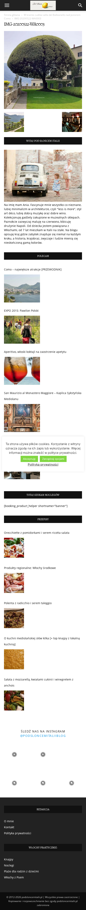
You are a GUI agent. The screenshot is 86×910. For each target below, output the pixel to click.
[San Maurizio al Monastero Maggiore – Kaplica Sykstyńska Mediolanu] (22, 418)
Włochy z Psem (14, 877)
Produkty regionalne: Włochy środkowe (30, 568)
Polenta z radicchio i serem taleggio (28, 603)
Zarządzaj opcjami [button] (53, 458)
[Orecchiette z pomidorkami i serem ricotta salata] (14, 549)
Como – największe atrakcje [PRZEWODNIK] (33, 269)
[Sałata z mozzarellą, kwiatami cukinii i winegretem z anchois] (14, 701)
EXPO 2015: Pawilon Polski (21, 310)
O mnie (9, 821)
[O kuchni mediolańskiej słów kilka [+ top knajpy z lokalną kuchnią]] (14, 660)
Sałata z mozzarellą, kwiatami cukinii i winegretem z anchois (38, 682)
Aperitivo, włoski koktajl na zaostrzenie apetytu (35, 352)
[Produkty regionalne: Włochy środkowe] (14, 584)
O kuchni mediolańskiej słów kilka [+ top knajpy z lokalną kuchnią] (42, 641)
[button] (6, 5)
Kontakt (9, 827)
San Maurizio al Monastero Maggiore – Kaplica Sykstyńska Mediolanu (42, 396)
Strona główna (12, 15)
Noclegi (9, 865)
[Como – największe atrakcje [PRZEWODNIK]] (22, 288)
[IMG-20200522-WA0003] (43, 108)
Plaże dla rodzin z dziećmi (21, 871)
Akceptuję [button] (29, 458)
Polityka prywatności (17, 833)
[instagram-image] (14, 754)
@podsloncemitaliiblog (43, 736)
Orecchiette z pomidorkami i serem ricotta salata (36, 533)
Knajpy (8, 859)
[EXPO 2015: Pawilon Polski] (22, 330)
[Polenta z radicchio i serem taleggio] (14, 619)
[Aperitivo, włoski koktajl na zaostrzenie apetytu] (22, 371)
